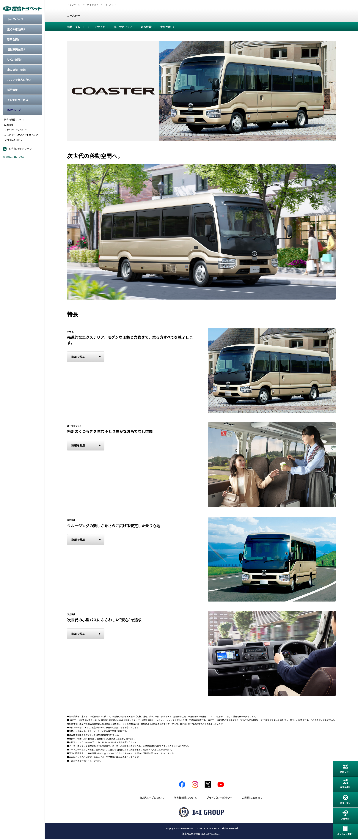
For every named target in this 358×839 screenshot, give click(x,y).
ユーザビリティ (123, 27)
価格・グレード (76, 27)
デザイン (100, 27)
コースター (73, 15)
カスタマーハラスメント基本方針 (21, 134)
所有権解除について (14, 119)
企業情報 (8, 124)
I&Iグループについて (152, 797)
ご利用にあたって (13, 139)
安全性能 (165, 27)
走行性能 (146, 27)
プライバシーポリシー (15, 129)
